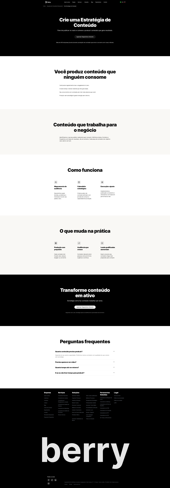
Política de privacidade (119, 398)
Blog (92, 2)
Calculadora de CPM (104, 408)
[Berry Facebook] (48, 480)
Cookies (65, 484)
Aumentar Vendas (76, 395)
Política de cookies (118, 400)
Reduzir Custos (75, 402)
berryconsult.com (77, 484)
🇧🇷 (120, 2)
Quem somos (67, 2)
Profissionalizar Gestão (91, 402)
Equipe (73, 2)
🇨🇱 (124, 2)
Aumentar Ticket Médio (91, 405)
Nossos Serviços (61, 414)
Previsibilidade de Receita (91, 407)
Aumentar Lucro (89, 410)
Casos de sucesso (48, 407)
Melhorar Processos (90, 398)
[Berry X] (52, 480)
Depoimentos (98, 2)
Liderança (46, 398)
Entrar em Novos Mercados (78, 412)
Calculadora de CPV (104, 412)
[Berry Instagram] (48, 483)
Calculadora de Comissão (105, 410)
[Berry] (48, 2)
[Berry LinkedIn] (55, 480)
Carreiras (46, 400)
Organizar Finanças (76, 398)
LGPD (115, 402)
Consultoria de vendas (63, 398)
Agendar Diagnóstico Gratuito (85, 36)
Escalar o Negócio (90, 412)
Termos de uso (117, 395)
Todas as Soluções (90, 418)
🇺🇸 (122, 2)
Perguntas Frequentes (49, 417)
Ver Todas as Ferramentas (105, 417)
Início (44, 6)
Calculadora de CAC (104, 415)
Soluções (86, 2)
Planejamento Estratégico (91, 400)
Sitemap (70, 484)
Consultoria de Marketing (63, 408)
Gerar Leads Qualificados (91, 395)
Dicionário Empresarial (49, 414)
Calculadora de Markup (105, 401)
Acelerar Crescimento (76, 410)
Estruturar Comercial (76, 405)
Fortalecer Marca (75, 414)
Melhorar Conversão (76, 407)
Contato (105, 2)
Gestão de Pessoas (76, 400)
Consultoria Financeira (63, 395)
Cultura (45, 402)
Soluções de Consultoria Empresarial (55, 6)
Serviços (80, 2)
